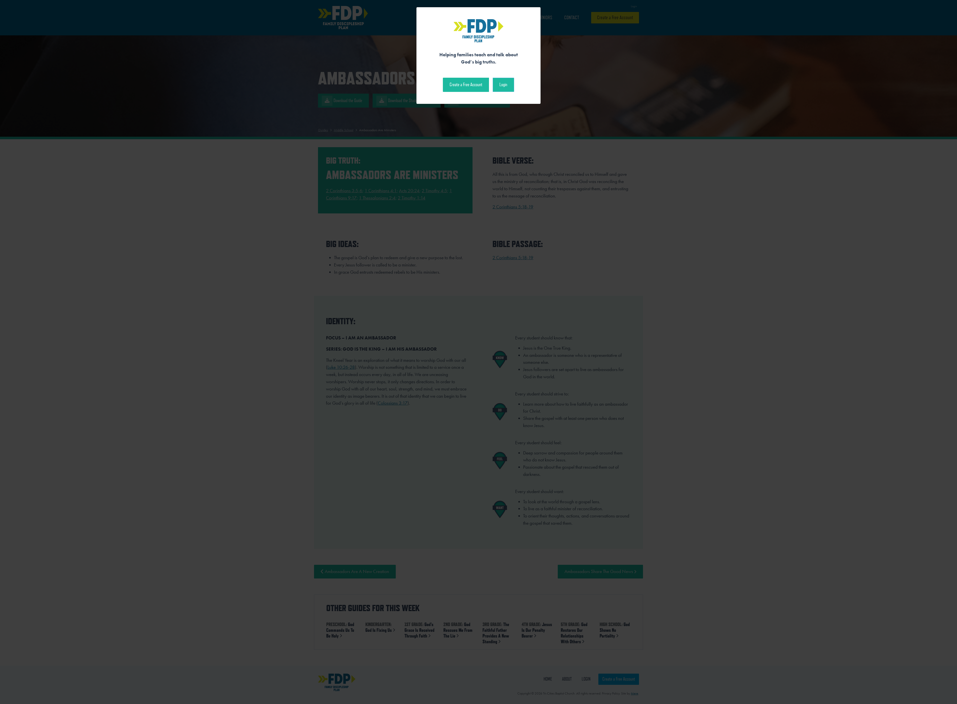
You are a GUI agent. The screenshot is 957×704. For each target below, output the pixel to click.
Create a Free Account (466, 84)
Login (503, 84)
